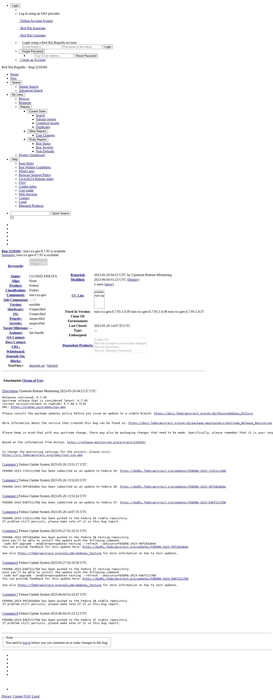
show (109, 284)
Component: (16, 295)
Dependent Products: (77, 345)
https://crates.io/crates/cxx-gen (38, 407)
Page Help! (26, 163)
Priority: (16, 318)
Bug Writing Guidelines (35, 167)
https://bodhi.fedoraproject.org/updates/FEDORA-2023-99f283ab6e (173, 486)
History (133, 279)
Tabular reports (46, 119)
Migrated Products (31, 206)
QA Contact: (16, 337)
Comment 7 (10, 594)
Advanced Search (31, 90)
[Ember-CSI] (120, 340)
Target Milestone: (15, 328)
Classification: (16, 290)
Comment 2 (10, 480)
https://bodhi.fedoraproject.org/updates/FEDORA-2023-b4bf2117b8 (173, 502)
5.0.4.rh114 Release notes (36, 179)
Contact (24, 198)
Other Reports (37, 131)
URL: (16, 347)
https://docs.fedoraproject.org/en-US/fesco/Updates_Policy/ (203, 413)
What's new (27, 171)
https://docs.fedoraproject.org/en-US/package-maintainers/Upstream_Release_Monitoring (200, 423)
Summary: (9, 255)
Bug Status (43, 143)
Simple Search (28, 86)
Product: (15, 285)
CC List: (78, 295)
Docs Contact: (16, 342)
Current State (37, 111)
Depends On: (15, 356)
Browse (24, 99)
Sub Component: (15, 300)
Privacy (7, 696)
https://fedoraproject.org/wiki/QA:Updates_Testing (59, 553)
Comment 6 (10, 562)
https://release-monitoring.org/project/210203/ (106, 442)
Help (14, 159)
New (13, 78)
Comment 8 (10, 613)
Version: (16, 304)
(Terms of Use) (32, 380)
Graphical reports (47, 123)
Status (15, 276)
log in (26, 642)
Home (14, 74)
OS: (16, 314)
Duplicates (43, 127)
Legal (22, 202)
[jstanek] (99, 292)
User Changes (45, 135)
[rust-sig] (99, 296)
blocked (52, 365)
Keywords (15, 266)
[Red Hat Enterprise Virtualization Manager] (120, 343)
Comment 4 (10, 512)
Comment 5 (10, 531)
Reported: (78, 275)
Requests (25, 102)
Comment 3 (10, 496)
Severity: (15, 323)
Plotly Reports (37, 139)
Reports (25, 106)
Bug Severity (45, 147)
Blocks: (15, 361)
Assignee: (16, 333)
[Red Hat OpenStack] (120, 347)
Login (15, 5)
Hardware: (16, 309)
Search (16, 82)
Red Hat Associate (32, 28)
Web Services (28, 194)
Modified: (78, 279)
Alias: (16, 281)
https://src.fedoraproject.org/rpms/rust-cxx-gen (42, 455)
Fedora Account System (36, 21)
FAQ (22, 182)
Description (10, 391)
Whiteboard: (15, 351)
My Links (17, 94)
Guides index (28, 186)
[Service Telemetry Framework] (120, 351)
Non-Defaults (45, 151)
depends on (37, 365)
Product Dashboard (32, 155)
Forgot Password (31, 51)
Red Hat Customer (32, 35)
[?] (12, 217)
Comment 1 (10, 464)
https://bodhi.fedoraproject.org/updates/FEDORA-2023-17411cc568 (173, 470)
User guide (26, 190)
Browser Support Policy (35, 175)
